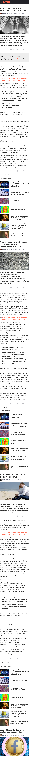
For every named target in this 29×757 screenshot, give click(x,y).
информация (11, 114)
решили (2, 390)
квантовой (24, 336)
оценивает (9, 127)
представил (13, 37)
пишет (15, 314)
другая (21, 163)
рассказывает (4, 118)
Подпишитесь (19, 58)
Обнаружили (20, 653)
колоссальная (4, 125)
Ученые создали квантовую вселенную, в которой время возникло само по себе (14, 79)
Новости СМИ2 (4, 174)
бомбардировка (5, 159)
